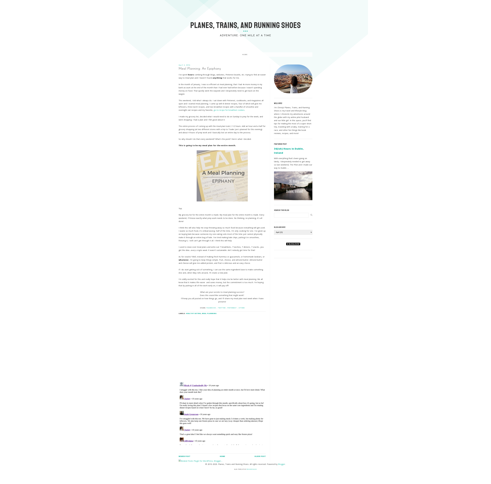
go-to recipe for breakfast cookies (229, 110)
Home (245, 54)
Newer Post (184, 456)
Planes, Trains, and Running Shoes (245, 25)
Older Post (260, 456)
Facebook (211, 308)
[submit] (311, 215)
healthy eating (193, 313)
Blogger (281, 464)
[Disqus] (222, 347)
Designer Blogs (252, 469)
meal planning (209, 313)
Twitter (222, 308)
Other (242, 308)
